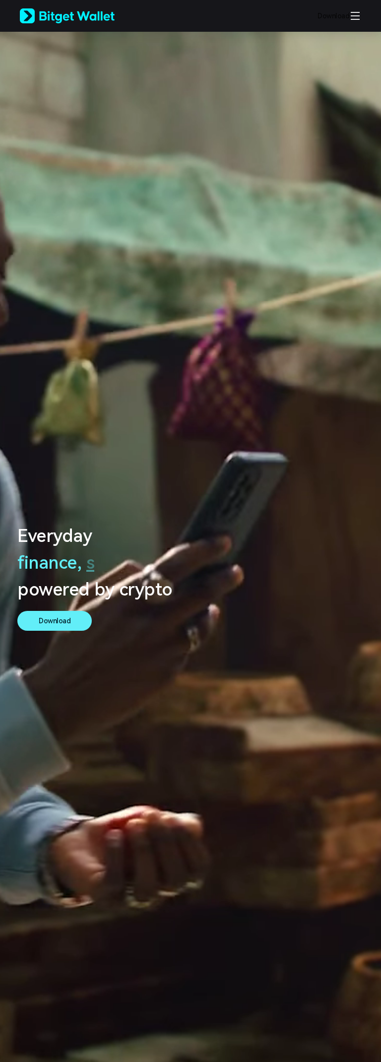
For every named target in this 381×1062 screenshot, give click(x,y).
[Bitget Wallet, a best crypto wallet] (80, 15)
